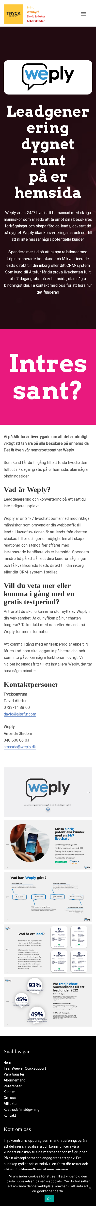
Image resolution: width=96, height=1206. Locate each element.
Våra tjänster (14, 1074)
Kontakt (10, 1115)
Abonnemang (15, 1080)
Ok (49, 1199)
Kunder (9, 1092)
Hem (7, 1062)
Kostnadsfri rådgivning (22, 1109)
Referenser (13, 1086)
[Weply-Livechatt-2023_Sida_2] (48, 845)
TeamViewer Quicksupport (25, 1068)
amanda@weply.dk (20, 747)
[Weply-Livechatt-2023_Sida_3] (48, 897)
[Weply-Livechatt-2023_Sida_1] (48, 792)
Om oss (10, 1098)
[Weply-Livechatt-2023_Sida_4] (48, 949)
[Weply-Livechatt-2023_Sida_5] (48, 1002)
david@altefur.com (20, 714)
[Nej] (89, 1188)
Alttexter (11, 1104)
